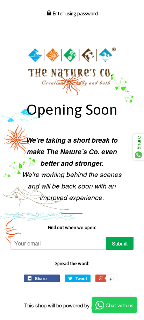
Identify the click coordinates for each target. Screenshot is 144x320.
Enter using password (74, 13)
